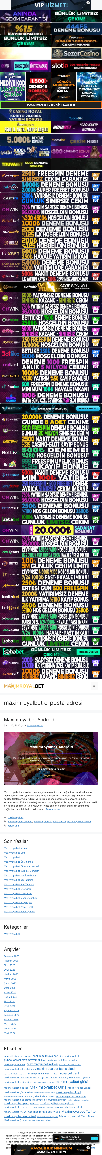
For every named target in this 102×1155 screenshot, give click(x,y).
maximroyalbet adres (14, 1064)
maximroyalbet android (20, 821)
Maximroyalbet (15, 817)
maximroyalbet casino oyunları (74, 1077)
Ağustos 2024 (11, 1010)
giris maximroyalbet (69, 1056)
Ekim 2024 (9, 1001)
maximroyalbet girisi (72, 1082)
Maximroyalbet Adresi (15, 848)
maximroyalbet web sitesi (20, 1116)
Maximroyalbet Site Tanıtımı (19, 884)
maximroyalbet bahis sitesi (56, 1069)
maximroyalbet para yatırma (21, 1103)
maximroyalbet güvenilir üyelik (44, 1092)
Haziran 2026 (11, 960)
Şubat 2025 (10, 983)
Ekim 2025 (9, 965)
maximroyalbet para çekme (57, 1103)
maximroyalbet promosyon (17, 1107)
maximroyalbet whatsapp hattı (47, 1117)
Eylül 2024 (9, 1006)
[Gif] (51, 287)
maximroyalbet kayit (68, 1092)
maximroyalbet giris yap (16, 1087)
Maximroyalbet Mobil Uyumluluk (21, 898)
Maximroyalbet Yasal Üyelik (18, 907)
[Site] (51, 176)
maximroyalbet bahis (70, 1064)
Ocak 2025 (10, 988)
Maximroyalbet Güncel (79, 1087)
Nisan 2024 (10, 1028)
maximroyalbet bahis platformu (20, 1069)
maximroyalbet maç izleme (17, 1099)
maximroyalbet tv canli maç (18, 1112)
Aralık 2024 (10, 992)
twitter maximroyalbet (39, 1120)
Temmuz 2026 (11, 956)
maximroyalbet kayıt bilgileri (13, 1096)
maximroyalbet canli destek (18, 1077)
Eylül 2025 (9, 969)
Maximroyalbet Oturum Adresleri (21, 866)
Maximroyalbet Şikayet (15, 1120)
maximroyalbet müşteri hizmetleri (49, 1099)
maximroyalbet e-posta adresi (50, 821)
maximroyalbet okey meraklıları (78, 1100)
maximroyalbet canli (65, 1073)
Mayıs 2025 (10, 979)
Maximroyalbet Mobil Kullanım (20, 875)
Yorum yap (13, 825)
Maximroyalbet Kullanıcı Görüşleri (21, 871)
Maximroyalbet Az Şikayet (18, 902)
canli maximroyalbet (45, 1056)
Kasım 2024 (10, 997)
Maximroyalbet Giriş (14, 852)
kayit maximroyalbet (51, 1060)
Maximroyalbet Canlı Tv (45, 1077)
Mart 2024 (9, 1033)
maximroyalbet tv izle (46, 1111)
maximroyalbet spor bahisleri (69, 1107)
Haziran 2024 (11, 1019)
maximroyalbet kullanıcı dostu (40, 1096)
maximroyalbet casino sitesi (18, 1082)
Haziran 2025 (11, 974)
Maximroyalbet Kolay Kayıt (18, 893)
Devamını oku (53, 809)
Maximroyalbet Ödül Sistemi (19, 861)
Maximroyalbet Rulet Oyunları (19, 911)
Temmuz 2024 (11, 1015)
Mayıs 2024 (10, 1024)
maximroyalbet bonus (38, 1073)
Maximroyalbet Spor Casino (18, 880)
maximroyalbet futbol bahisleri (44, 1082)
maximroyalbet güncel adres (18, 1092)
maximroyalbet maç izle (71, 1096)
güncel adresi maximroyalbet (22, 1060)
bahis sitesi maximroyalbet (17, 1056)
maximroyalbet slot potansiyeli (43, 1107)
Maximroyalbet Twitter (79, 821)
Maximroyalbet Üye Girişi (17, 889)
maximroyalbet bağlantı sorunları (15, 1074)
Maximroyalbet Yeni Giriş (77, 1116)
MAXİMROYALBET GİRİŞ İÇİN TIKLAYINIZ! (51, 104)
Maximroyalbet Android (29, 719)
